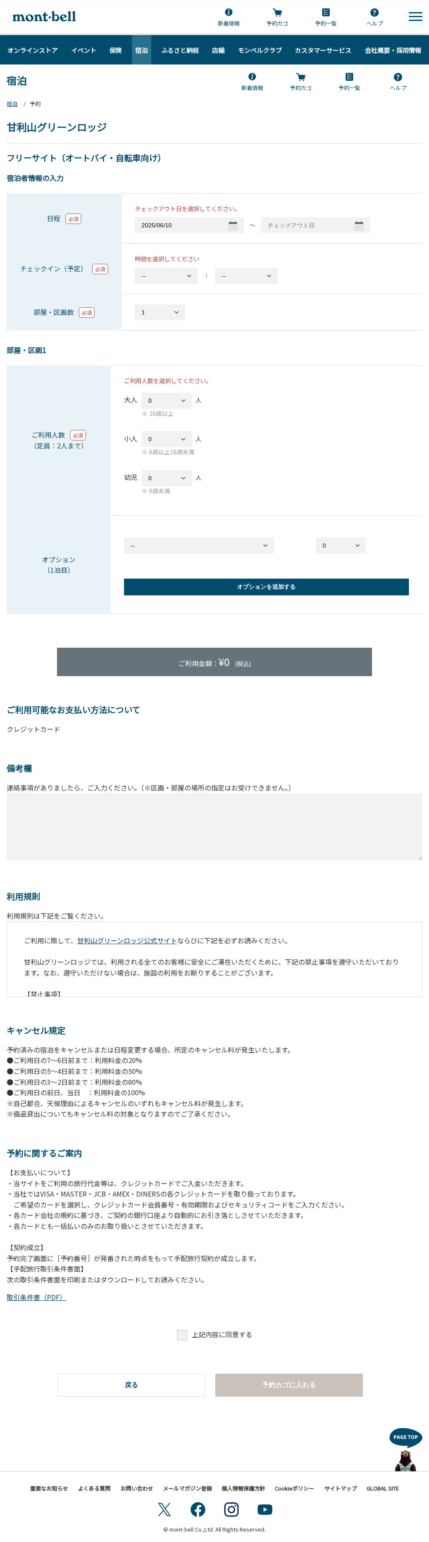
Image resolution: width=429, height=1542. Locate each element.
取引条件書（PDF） (36, 1297)
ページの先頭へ (406, 1447)
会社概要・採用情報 (393, 50)
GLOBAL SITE (383, 1488)
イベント (83, 50)
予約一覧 (326, 23)
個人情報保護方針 (243, 1488)
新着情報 (229, 23)
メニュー (415, 16)
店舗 (218, 50)
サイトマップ (340, 1488)
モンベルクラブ (260, 50)
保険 (115, 50)
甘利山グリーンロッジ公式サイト (127, 940)
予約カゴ (277, 23)
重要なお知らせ (49, 1488)
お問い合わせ (137, 1488)
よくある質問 (94, 1488)
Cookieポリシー (294, 1488)
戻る (131, 1384)
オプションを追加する (266, 586)
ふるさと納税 (180, 50)
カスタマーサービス (323, 50)
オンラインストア (33, 50)
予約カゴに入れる (289, 1384)
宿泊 (141, 50)
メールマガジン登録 (187, 1488)
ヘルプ (375, 23)
